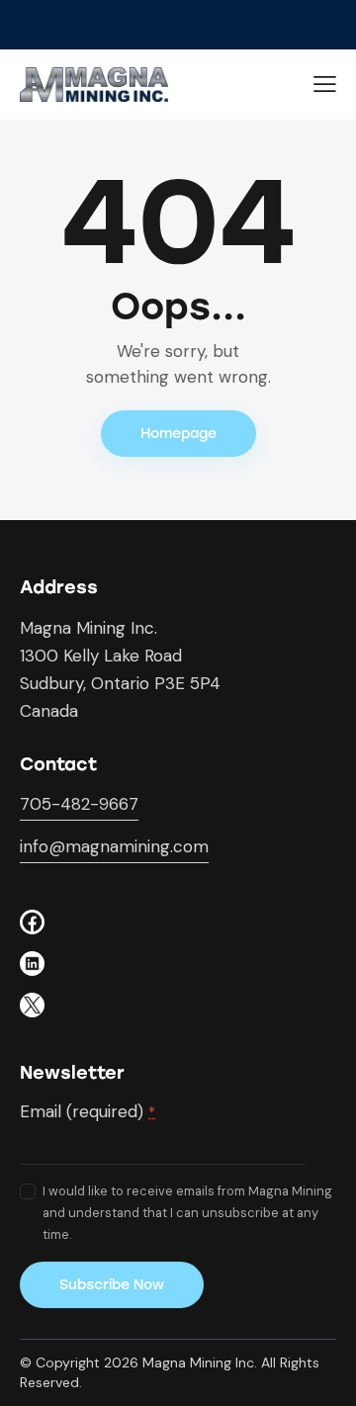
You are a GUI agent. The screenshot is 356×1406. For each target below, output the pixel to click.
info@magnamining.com (114, 846)
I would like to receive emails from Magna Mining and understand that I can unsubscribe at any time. (187, 1213)
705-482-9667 (79, 804)
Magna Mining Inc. (199, 1362)
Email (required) (87, 1111)
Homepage (178, 433)
